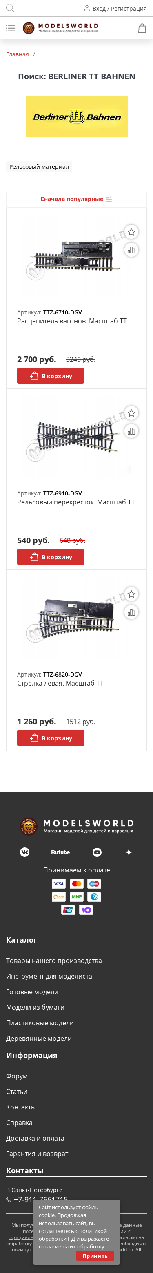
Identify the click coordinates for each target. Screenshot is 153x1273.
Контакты (21, 1107)
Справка (19, 1122)
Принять (95, 1256)
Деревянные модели (39, 1038)
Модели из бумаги (35, 1007)
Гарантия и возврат (37, 1153)
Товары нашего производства (54, 960)
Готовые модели (32, 991)
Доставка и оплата (35, 1138)
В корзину (57, 376)
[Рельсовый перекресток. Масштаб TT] (76, 437)
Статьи (16, 1091)
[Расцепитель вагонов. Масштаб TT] (76, 256)
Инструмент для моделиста (49, 976)
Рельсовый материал (39, 166)
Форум (17, 1075)
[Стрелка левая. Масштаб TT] (76, 618)
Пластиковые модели (40, 1022)
